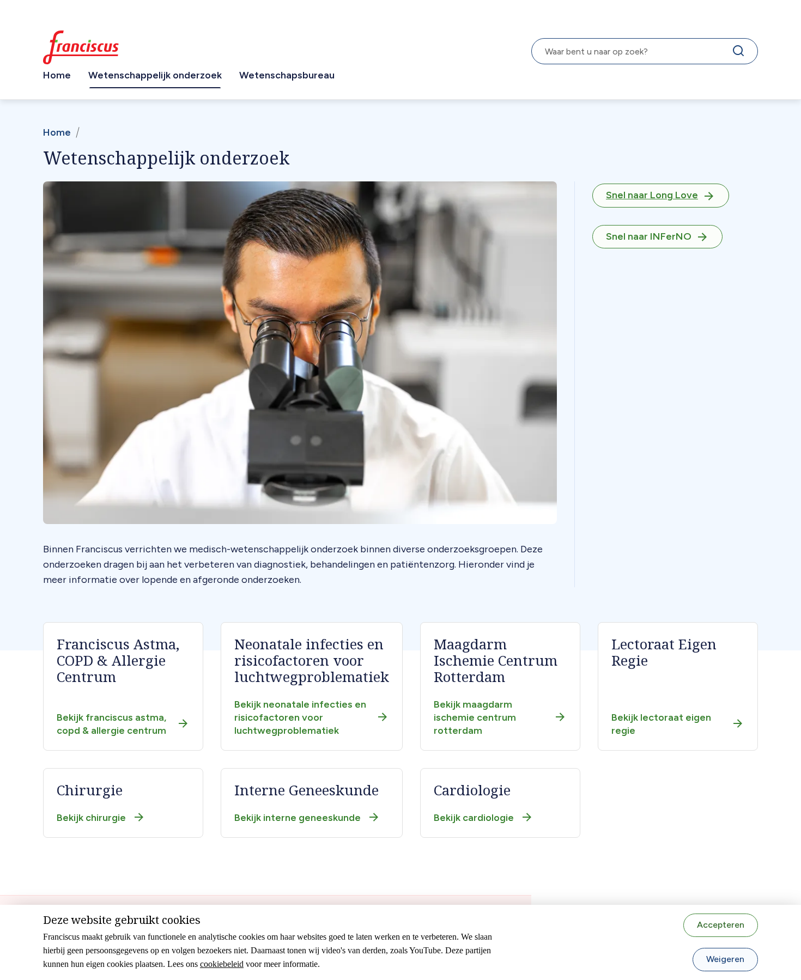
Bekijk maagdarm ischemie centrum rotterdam (475, 717)
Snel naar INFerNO (648, 236)
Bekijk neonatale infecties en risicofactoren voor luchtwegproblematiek (300, 717)
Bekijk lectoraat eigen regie (661, 723)
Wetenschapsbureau (287, 75)
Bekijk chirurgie (91, 818)
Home (57, 75)
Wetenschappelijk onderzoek (155, 75)
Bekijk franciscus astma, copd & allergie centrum (111, 723)
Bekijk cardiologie (474, 818)
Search (740, 53)
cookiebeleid (222, 964)
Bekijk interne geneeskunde (297, 818)
